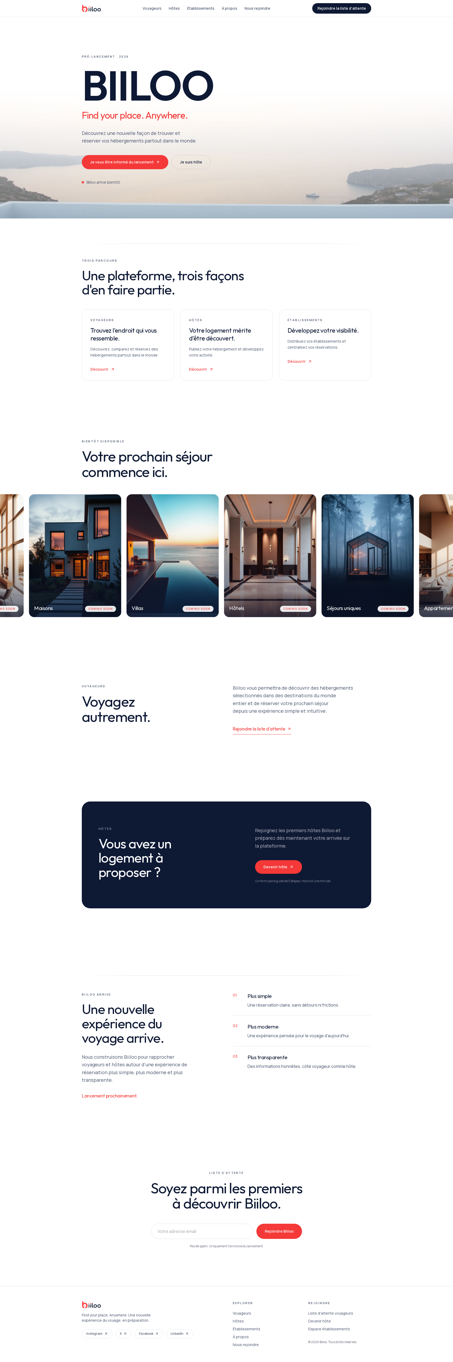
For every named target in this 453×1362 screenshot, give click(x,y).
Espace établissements (329, 1328)
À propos (229, 8)
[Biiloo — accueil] (91, 8)
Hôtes (174, 8)
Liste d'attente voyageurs (330, 1313)
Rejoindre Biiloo (279, 1231)
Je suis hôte (191, 162)
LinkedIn (177, 1333)
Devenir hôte (275, 866)
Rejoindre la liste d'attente (341, 8)
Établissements (200, 8)
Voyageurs (152, 8)
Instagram (94, 1333)
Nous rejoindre (257, 8)
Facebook (146, 1333)
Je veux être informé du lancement (122, 162)
